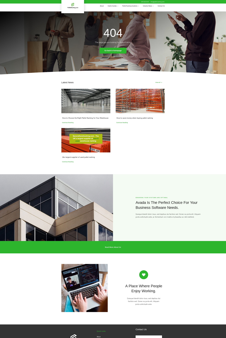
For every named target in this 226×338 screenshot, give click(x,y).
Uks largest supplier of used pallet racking (78, 157)
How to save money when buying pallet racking (135, 118)
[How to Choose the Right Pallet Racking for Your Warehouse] (85, 101)
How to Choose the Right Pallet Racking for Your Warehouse (85, 118)
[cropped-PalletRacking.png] (72, 3)
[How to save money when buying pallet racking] (140, 101)
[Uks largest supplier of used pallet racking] (85, 140)
